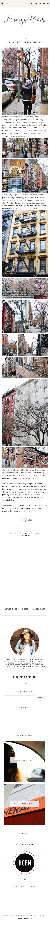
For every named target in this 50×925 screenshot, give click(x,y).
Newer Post (11, 609)
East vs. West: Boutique (24, 803)
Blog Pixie (37, 915)
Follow (24, 683)
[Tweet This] (23, 536)
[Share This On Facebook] (20, 536)
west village (35, 533)
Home (25, 609)
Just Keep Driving (25, 760)
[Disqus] (25, 575)
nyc (18, 533)
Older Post (39, 609)
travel (24, 533)
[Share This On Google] (29, 536)
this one (23, 497)
